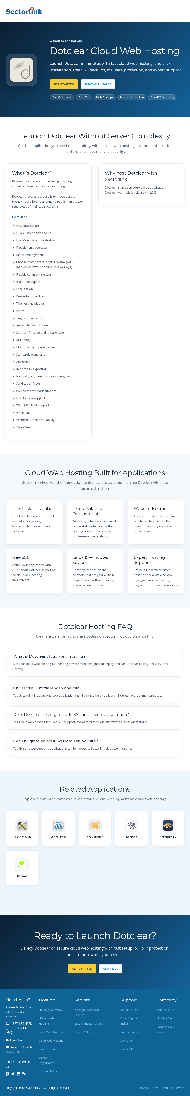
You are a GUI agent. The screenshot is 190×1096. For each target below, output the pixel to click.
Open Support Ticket (129, 1020)
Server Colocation (86, 1032)
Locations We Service (165, 1029)
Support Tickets (21, 1047)
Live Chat (16, 1040)
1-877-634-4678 (21, 1024)
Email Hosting (47, 1049)
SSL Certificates (49, 1071)
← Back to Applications (66, 41)
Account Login (129, 1010)
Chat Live (110, 968)
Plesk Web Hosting (51, 1032)
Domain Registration (47, 1060)
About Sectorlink (167, 1010)
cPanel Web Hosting (46, 1020)
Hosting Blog (165, 1018)
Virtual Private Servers (89, 1023)
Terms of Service (172, 1087)
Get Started (64, 84)
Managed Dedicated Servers (87, 1012)
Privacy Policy (148, 1087)
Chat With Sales (98, 84)
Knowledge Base (131, 1032)
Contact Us (127, 1049)
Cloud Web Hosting (51, 1040)
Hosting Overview (50, 1010)
